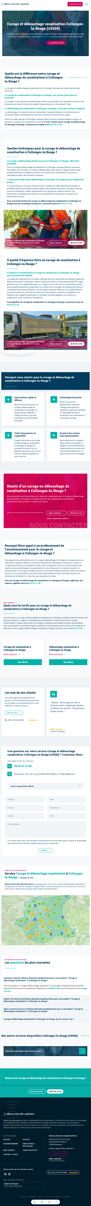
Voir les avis (12, 713)
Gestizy (58, 1197)
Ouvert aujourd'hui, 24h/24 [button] (57, 518)
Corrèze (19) (31, 889)
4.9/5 (22, 720)
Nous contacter (56, 243)
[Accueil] (15, 4)
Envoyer (44, 850)
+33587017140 (54, 988)
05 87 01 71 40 (57, 43)
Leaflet (87, 944)
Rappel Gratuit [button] (34, 43)
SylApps (66, 1197)
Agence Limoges (11, 1184)
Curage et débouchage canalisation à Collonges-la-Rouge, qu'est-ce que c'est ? (39, 1019)
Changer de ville (27, 878)
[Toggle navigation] (86, 4)
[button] (75, 4)
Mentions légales (28, 1197)
